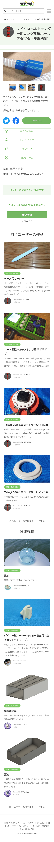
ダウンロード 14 (27, 140)
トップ (9, 19)
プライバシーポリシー (21, 826)
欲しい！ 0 (27, 149)
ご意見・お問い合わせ (37, 823)
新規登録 (27, 214)
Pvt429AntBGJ (26, 299)
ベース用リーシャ (14, 278)
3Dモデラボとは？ (11, 823)
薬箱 (6, 774)
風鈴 (6, 575)
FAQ (23, 823)
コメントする (27, 158)
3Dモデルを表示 (27, 131)
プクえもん (25, 724)
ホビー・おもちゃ (12, 273)
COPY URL (37, 121)
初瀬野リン (25, 585)
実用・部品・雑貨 (44, 19)
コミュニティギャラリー (25, 19)
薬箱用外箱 (10, 711)
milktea (23, 661)
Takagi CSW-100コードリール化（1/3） (26, 424)
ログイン (30, 221)
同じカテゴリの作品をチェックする (27, 807)
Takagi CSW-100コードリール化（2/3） (26, 492)
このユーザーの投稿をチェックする (27, 521)
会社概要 (36, 826)
